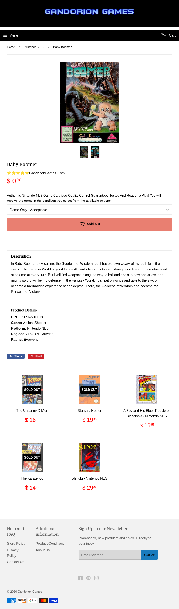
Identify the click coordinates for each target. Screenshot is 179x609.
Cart (172, 35)
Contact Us (15, 562)
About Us (43, 550)
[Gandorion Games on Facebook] (80, 579)
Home (11, 47)
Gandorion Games (30, 591)
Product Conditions (50, 543)
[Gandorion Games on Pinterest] (88, 579)
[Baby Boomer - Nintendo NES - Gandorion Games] (84, 152)
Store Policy (16, 543)
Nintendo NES (34, 47)
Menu (13, 35)
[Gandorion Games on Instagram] (96, 579)
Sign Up (149, 554)
